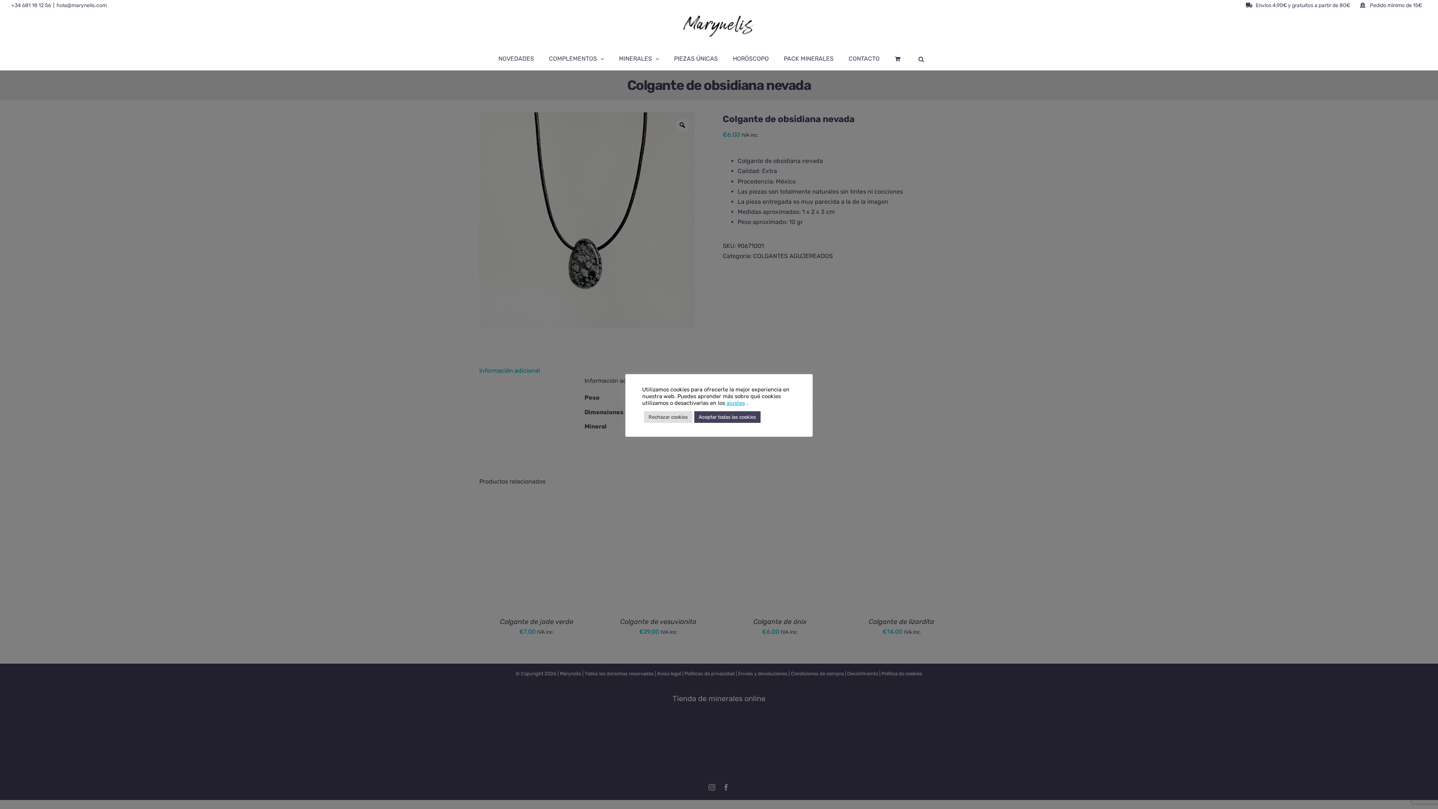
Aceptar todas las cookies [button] (727, 417)
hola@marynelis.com (82, 5)
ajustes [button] (735, 403)
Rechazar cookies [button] (668, 417)
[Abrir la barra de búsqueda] (921, 59)
